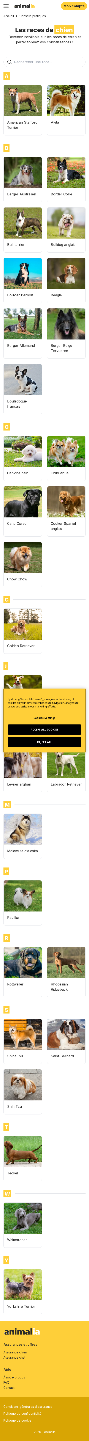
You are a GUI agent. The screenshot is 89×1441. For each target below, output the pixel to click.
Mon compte (74, 6)
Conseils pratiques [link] (32, 16)
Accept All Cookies (44, 729)
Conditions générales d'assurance (27, 1406)
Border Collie (61, 194)
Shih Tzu (14, 1106)
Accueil (8, 16)
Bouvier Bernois (20, 295)
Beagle (56, 295)
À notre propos (14, 1377)
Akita (55, 122)
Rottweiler (15, 984)
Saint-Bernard (62, 1056)
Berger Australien (21, 194)
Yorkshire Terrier (21, 1306)
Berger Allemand (21, 345)
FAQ (6, 1382)
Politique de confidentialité (22, 1413)
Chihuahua (59, 473)
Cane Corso (17, 523)
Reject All (44, 741)
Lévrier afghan (19, 784)
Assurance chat (14, 1357)
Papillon (13, 917)
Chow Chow (17, 579)
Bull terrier (16, 244)
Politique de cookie (17, 1420)
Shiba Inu (15, 1056)
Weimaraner (17, 1240)
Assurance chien (15, 1352)
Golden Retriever (21, 646)
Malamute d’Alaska (22, 851)
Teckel (12, 1173)
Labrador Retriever (66, 784)
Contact (8, 1387)
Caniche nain (17, 473)
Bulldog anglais (63, 244)
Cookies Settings (44, 717)
